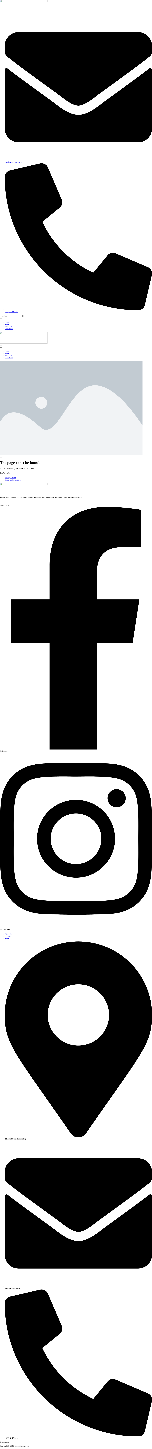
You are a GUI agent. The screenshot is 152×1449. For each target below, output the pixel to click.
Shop (7, 324)
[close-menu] (1, 345)
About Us (8, 327)
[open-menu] (1, 347)
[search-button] (23, 316)
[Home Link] (24, 343)
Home (7, 322)
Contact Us (9, 329)
